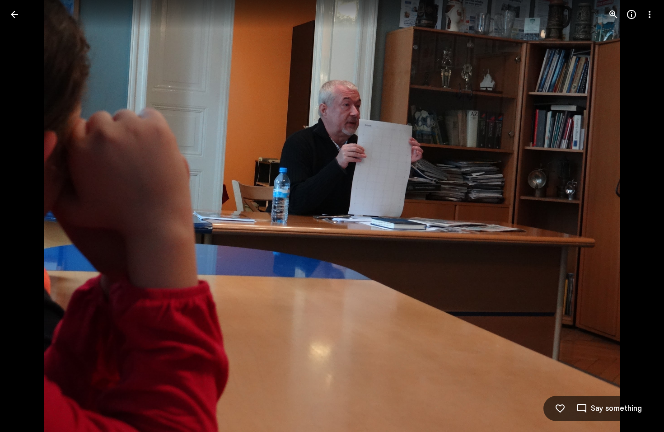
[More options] (650, 14)
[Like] (560, 408)
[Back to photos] (14, 14)
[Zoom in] (613, 14)
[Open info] (631, 14)
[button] (25, 216)
